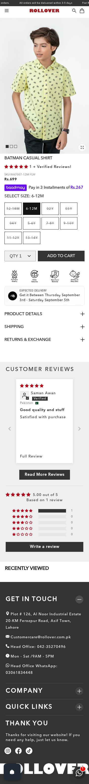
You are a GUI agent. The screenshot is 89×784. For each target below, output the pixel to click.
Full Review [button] (31, 456)
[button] (6, 11)
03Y (71, 211)
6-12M (31, 208)
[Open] (12, 771)
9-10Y (70, 225)
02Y (53, 211)
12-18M (14, 211)
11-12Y (14, 240)
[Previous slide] (10, 428)
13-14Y (32, 240)
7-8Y (52, 225)
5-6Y (34, 225)
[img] (32, 386)
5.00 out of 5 (45, 495)
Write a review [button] (44, 547)
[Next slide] (79, 428)
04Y (16, 225)
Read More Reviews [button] (45, 475)
